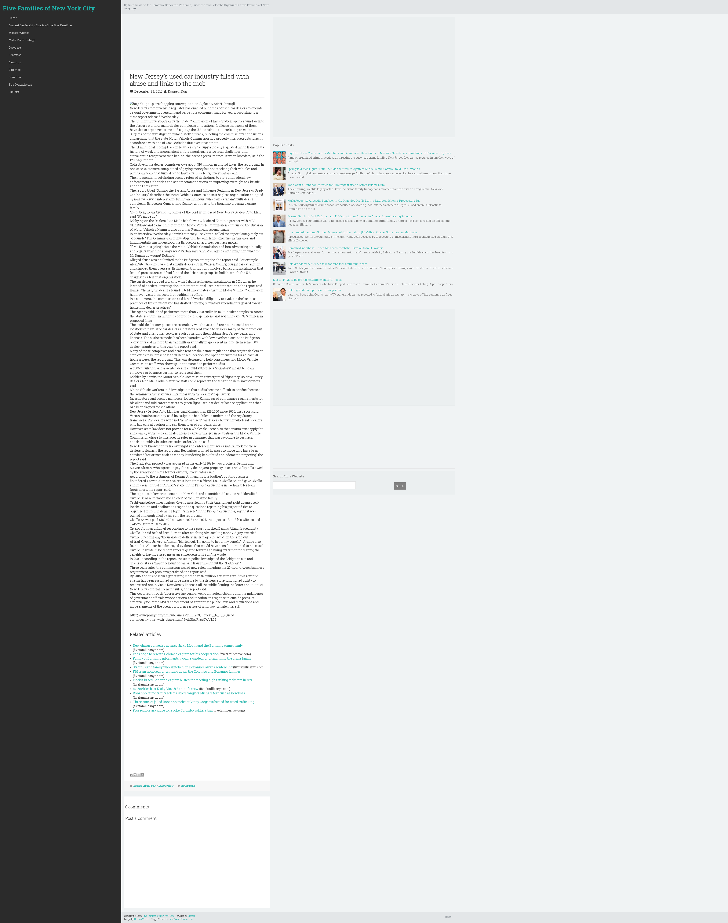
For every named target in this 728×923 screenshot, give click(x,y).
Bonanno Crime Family (144, 785)
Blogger (191, 915)
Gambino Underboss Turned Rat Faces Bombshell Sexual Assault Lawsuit (335, 248)
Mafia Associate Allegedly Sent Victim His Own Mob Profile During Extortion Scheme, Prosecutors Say (354, 200)
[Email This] (131, 775)
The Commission (20, 84)
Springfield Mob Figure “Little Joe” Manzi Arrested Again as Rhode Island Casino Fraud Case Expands (354, 169)
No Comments (188, 785)
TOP (449, 916)
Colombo (15, 70)
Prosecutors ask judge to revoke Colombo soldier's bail (173, 710)
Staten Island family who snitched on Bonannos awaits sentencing (182, 667)
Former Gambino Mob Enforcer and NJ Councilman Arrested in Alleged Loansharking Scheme (350, 216)
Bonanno (15, 77)
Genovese (15, 55)
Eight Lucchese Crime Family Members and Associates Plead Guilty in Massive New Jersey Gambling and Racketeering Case (369, 153)
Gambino (15, 62)
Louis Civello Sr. (166, 785)
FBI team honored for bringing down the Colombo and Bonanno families (187, 671)
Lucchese (15, 47)
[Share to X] (139, 775)
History (14, 92)
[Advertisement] (197, 43)
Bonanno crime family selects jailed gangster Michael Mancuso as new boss (189, 693)
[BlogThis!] (135, 775)
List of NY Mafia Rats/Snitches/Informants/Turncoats (307, 279)
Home (13, 18)
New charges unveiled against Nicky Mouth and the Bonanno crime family (188, 645)
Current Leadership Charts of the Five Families (40, 25)
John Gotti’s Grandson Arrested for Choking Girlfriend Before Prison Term (336, 185)
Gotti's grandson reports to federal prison (314, 290)
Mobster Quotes (19, 33)
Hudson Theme (141, 919)
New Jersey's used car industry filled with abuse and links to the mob (189, 79)
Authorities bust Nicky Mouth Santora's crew (165, 689)
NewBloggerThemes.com (181, 919)
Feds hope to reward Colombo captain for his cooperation (176, 654)
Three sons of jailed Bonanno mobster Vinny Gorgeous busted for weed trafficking (193, 702)
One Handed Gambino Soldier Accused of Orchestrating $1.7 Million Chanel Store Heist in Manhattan (353, 232)
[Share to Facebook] (142, 775)
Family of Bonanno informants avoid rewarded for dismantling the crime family (192, 658)
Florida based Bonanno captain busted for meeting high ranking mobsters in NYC (193, 680)
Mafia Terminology (22, 40)
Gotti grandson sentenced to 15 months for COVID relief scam (327, 264)
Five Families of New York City (49, 8)
